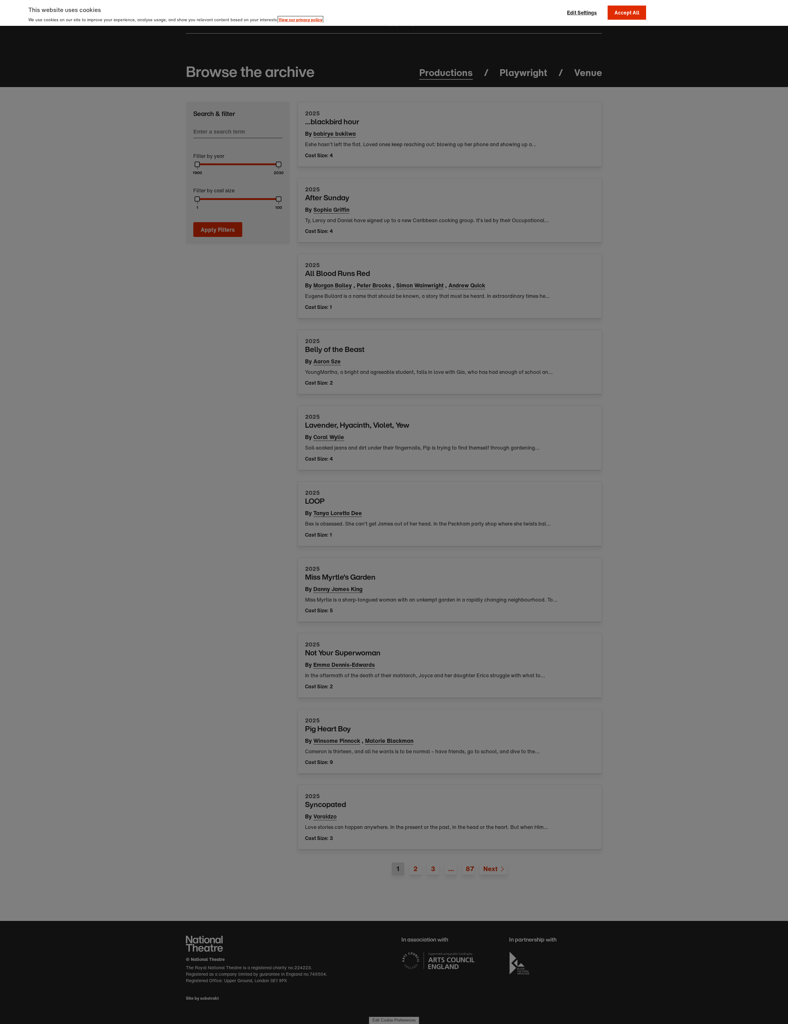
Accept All (627, 12)
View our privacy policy (300, 20)
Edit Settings (582, 12)
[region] (394, 13)
